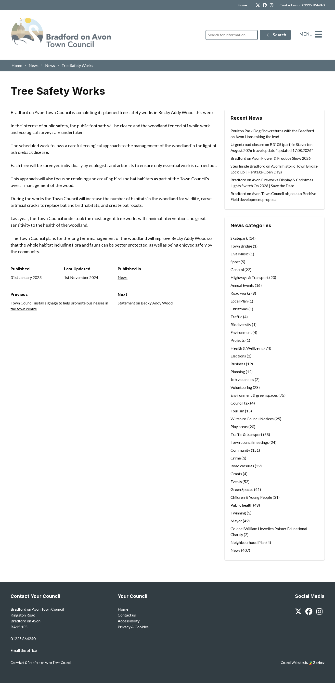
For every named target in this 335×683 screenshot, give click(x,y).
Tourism (237, 410)
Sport (235, 261)
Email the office (24, 650)
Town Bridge (241, 246)
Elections (238, 356)
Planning (238, 371)
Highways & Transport (250, 277)
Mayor (236, 520)
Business (238, 363)
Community (240, 450)
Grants (236, 473)
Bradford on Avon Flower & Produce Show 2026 (271, 158)
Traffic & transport (246, 434)
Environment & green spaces (254, 395)
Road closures (242, 465)
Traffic (236, 316)
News (123, 277)
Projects (238, 340)
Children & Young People (251, 497)
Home (242, 5)
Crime (236, 458)
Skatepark (239, 238)
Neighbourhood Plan (248, 542)
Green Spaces (242, 489)
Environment (241, 332)
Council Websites (293, 663)
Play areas (239, 426)
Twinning (238, 513)
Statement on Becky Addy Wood (145, 303)
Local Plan (239, 301)
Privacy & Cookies (133, 626)
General (237, 269)
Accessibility (129, 620)
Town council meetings (250, 442)
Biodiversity (241, 324)
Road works (241, 293)
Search (279, 34)
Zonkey (318, 663)
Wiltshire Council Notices (252, 418)
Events (236, 481)
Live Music (240, 253)
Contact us (127, 615)
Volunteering (241, 387)
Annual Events (242, 285)
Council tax (240, 403)
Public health (241, 505)
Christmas (239, 308)
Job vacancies (242, 379)
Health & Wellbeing (247, 348)
